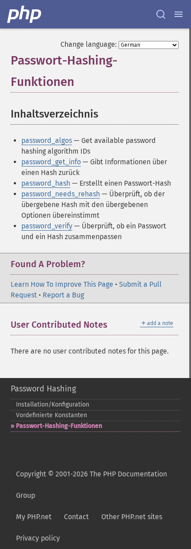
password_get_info (51, 162)
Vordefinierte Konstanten (51, 415)
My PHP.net (34, 516)
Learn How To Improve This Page (62, 284)
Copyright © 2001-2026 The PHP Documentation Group (91, 485)
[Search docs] (161, 14)
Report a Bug (63, 295)
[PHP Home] (25, 14)
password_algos (46, 140)
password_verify (46, 226)
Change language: (88, 44)
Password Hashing (43, 389)
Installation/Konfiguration (52, 404)
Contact (76, 516)
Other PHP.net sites (131, 516)
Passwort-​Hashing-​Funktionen (59, 426)
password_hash (45, 183)
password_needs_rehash (60, 194)
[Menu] (178, 14)
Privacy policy (38, 538)
